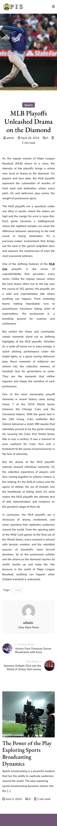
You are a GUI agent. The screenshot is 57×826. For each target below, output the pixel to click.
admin (10, 138)
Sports (28, 105)
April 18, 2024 (30, 138)
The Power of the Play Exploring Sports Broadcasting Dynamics (27, 753)
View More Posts (28, 627)
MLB (18, 590)
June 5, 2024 (13, 799)
